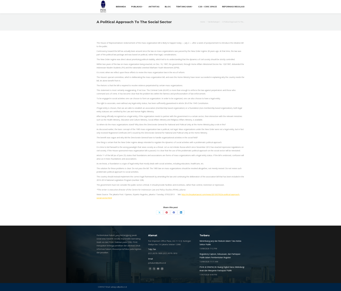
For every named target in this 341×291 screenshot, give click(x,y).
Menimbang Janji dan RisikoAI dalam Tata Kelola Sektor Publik (220, 243)
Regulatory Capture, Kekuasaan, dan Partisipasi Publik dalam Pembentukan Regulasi (220, 256)
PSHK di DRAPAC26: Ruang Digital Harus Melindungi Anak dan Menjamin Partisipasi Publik (222, 269)
